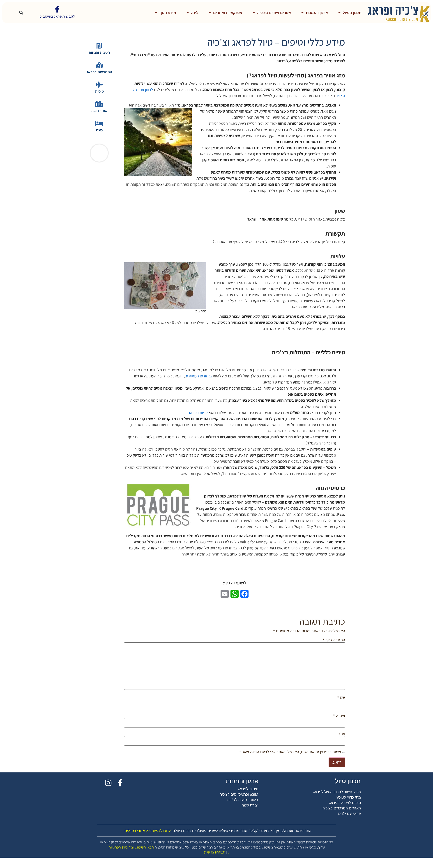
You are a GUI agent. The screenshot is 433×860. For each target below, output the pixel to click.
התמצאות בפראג (99, 72)
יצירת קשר (250, 805)
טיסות (99, 91)
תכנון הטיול (352, 12)
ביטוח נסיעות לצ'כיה (242, 799)
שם (341, 697)
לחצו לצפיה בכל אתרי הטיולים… (146, 830)
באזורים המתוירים (198, 376)
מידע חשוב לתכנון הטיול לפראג (337, 792)
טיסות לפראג (248, 789)
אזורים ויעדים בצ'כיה (274, 12)
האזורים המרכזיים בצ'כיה (341, 808)
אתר (341, 734)
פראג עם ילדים (349, 813)
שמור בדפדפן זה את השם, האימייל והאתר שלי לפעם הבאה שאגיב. (289, 752)
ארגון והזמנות (317, 12)
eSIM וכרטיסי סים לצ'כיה (239, 794)
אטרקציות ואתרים (227, 12)
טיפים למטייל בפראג (345, 802)
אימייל (339, 715)
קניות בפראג (198, 412)
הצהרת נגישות (214, 852)
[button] (21, 12)
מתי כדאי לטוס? (348, 797)
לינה (194, 12)
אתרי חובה (99, 111)
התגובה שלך (334, 640)
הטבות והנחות (99, 52)
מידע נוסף (167, 12)
